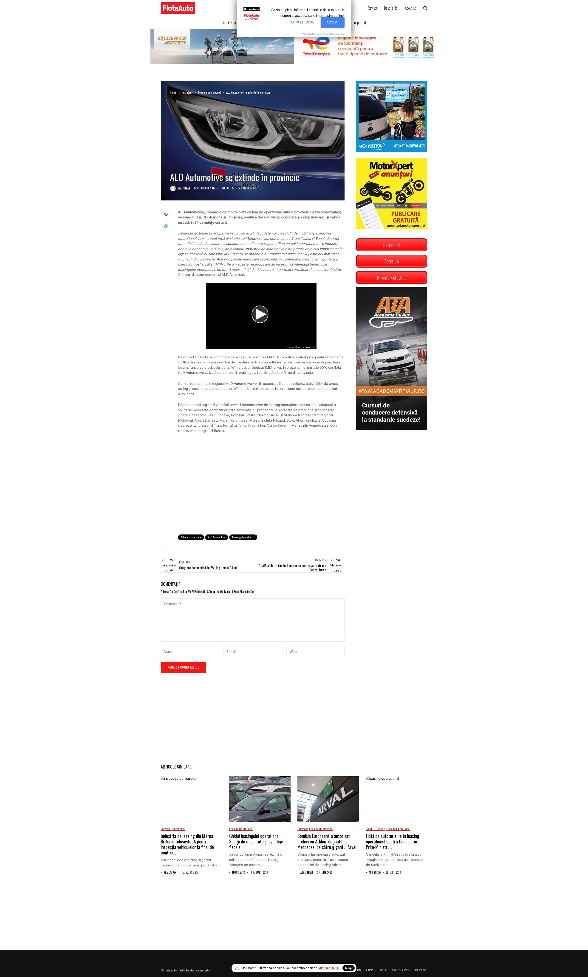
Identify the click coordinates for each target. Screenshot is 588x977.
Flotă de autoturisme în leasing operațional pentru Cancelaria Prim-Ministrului (392, 841)
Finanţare (187, 92)
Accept (348, 968)
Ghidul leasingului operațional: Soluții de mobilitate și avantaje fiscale (256, 841)
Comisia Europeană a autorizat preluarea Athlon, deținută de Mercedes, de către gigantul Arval (326, 841)
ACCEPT (333, 22)
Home (173, 92)
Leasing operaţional (209, 92)
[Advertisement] (261, 493)
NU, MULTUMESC (302, 22)
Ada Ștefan (184, 188)
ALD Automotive (216, 537)
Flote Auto (239, 872)
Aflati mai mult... (329, 968)
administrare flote (191, 537)
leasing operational (243, 537)
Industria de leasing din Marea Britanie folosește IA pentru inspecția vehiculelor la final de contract (187, 844)
